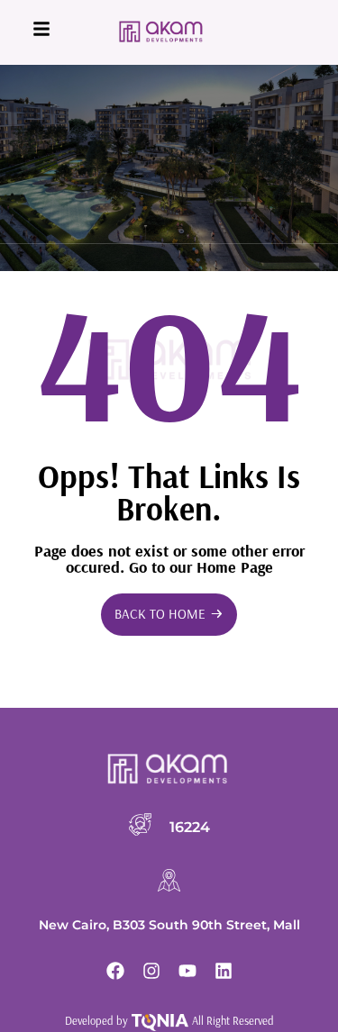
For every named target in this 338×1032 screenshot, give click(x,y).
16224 (189, 827)
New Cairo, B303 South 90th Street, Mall (169, 925)
